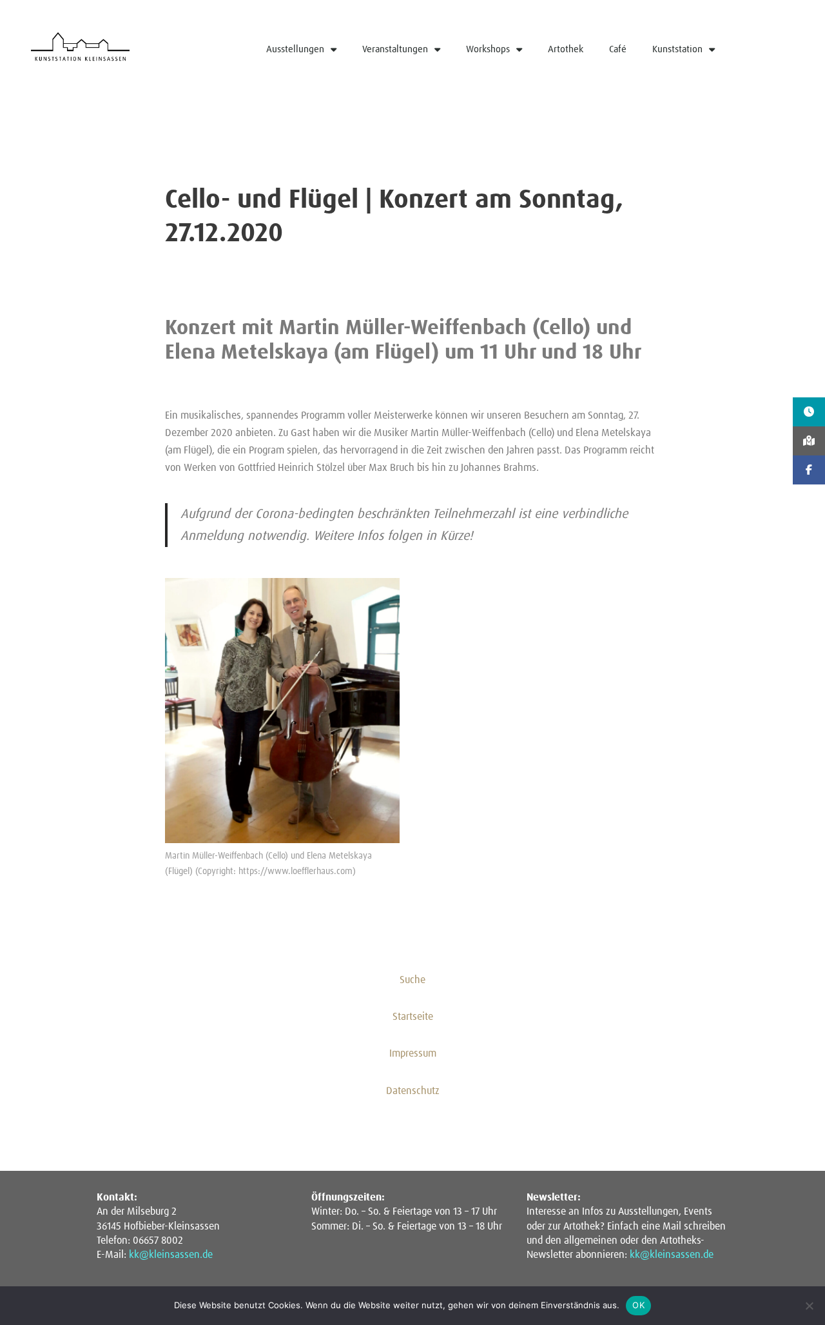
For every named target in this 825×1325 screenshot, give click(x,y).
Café (617, 49)
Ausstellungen (295, 49)
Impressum (412, 1053)
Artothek (565, 49)
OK (638, 1305)
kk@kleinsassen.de (171, 1255)
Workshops (488, 49)
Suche (412, 980)
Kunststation (677, 49)
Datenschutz (413, 1091)
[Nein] (808, 1305)
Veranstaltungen (395, 49)
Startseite (413, 1016)
